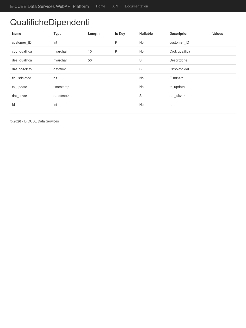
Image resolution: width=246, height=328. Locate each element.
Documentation (136, 6)
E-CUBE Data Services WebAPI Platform (49, 6)
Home (100, 6)
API (115, 6)
